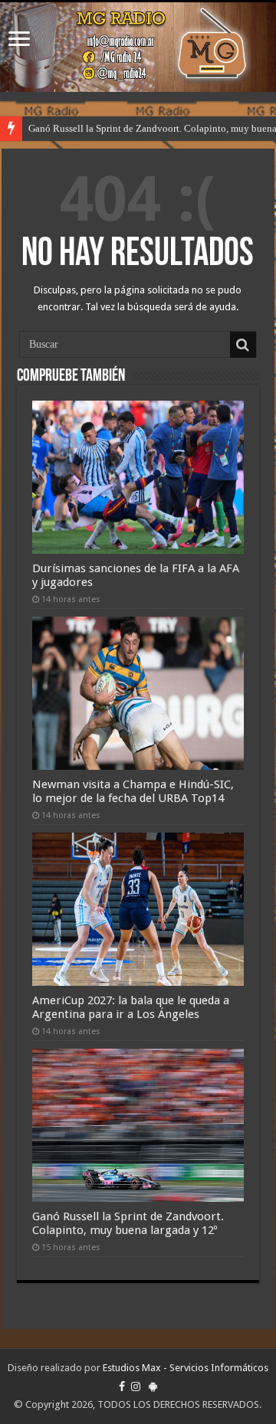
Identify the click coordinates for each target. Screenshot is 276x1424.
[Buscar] (243, 345)
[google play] (153, 1386)
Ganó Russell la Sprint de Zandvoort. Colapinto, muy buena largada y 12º (128, 1223)
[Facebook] (122, 1386)
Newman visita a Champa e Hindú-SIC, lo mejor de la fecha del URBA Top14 (133, 791)
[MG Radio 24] (138, 47)
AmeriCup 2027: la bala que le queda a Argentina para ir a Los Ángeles (130, 1007)
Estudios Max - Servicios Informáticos (185, 1367)
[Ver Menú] (19, 40)
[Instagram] (136, 1386)
